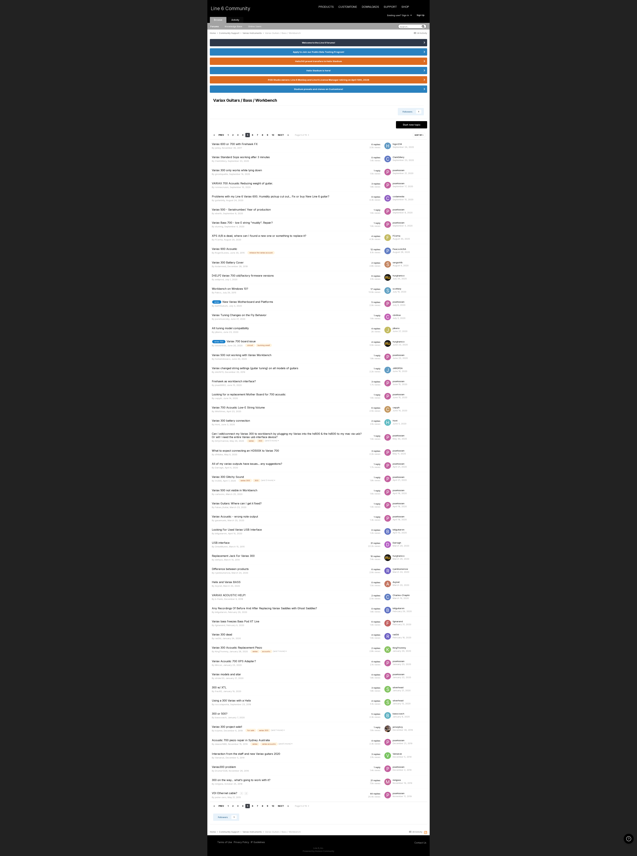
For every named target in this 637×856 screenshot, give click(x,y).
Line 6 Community (230, 8)
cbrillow (397, 315)
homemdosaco (222, 359)
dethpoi (219, 559)
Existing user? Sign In (398, 15)
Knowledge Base (233, 26)
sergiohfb (398, 262)
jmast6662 (220, 385)
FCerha (219, 239)
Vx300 (218, 480)
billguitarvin (221, 533)
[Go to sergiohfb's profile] (387, 264)
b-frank (219, 599)
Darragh (219, 467)
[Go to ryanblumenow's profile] (387, 570)
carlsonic (220, 494)
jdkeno (218, 332)
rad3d (218, 638)
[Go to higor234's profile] (387, 146)
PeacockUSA (399, 249)
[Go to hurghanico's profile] (387, 277)
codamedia (398, 196)
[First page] (214, 135)
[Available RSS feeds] (425, 832)
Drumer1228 (221, 770)
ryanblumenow (222, 572)
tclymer (218, 730)
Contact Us (420, 842)
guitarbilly (220, 200)
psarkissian (398, 170)
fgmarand (220, 625)
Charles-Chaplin (401, 595)
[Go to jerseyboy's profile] (387, 728)
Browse (218, 19)
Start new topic (411, 124)
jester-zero (220, 797)
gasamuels (220, 520)
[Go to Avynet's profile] (387, 584)
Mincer (218, 665)
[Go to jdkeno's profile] (387, 330)
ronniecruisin (222, 187)
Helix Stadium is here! (318, 70)
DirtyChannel (221, 441)
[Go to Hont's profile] (387, 422)
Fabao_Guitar (221, 507)
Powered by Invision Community (318, 851)
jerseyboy (398, 727)
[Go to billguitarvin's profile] (387, 531)
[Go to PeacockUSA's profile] (387, 251)
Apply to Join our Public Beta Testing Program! (318, 52)
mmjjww (219, 783)
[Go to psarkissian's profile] (387, 172)
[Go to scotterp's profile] (387, 290)
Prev (221, 135)
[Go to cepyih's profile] (387, 409)
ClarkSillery (220, 161)
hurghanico (399, 275)
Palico (218, 292)
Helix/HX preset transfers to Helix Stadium (318, 61)
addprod (219, 279)
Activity (235, 19)
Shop (405, 7)
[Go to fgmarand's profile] (387, 623)
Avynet (218, 586)
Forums (214, 26)
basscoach (221, 717)
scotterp (397, 288)
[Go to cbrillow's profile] (387, 317)
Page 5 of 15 (301, 135)
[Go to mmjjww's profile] (387, 782)
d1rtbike (219, 454)
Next (281, 135)
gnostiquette (221, 174)
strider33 (219, 678)
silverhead (398, 687)
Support (390, 7)
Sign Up (421, 15)
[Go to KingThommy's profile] (387, 649)
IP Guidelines (258, 842)
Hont (217, 424)
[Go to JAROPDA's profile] (387, 370)
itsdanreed (220, 266)
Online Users (254, 26)
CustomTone (347, 7)
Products (326, 7)
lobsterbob (220, 345)
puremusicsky (222, 319)
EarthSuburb (221, 305)
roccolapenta (222, 704)
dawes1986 (221, 744)
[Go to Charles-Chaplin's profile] (387, 597)
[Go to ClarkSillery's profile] (387, 159)
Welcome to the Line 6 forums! (318, 42)
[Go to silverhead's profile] (387, 689)
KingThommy (221, 651)
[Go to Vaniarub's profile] (387, 755)
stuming (219, 226)
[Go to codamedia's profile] (387, 198)
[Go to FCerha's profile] (387, 237)
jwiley (218, 148)
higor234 (397, 144)
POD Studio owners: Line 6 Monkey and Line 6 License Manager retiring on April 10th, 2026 (318, 79)
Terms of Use (224, 842)
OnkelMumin (221, 546)
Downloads (370, 7)
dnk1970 (219, 372)
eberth (218, 213)
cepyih (218, 398)
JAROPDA (398, 368)
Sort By (419, 135)
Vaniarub (219, 757)
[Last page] (288, 135)
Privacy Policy (241, 842)
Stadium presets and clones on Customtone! (318, 89)
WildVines (220, 411)
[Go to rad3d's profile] (387, 636)
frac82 (218, 691)
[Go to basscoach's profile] (387, 715)
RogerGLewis (222, 252)
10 (273, 135)
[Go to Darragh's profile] (387, 544)
